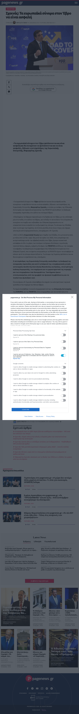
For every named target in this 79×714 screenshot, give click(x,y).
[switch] (63, 335)
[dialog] (39, 357)
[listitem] (39, 331)
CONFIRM (25, 409)
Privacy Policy (50, 416)
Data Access (39, 416)
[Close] (73, 298)
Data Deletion (28, 416)
